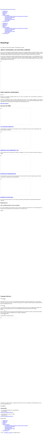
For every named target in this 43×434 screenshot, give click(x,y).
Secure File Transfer (8, 427)
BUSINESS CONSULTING (6, 197)
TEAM (4, 423)
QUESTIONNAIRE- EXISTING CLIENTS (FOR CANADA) (16, 425)
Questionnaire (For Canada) (10, 428)
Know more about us (4, 103)
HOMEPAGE (5, 420)
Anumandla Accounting (8, 432)
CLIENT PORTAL (6, 424)
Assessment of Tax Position (10, 426)
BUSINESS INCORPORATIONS (8, 173)
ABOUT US (5, 421)
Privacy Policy (7, 429)
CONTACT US (5, 430)
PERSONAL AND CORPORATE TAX (9, 150)
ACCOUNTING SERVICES (7, 126)
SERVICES (5, 422)
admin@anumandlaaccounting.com (7, 412)
